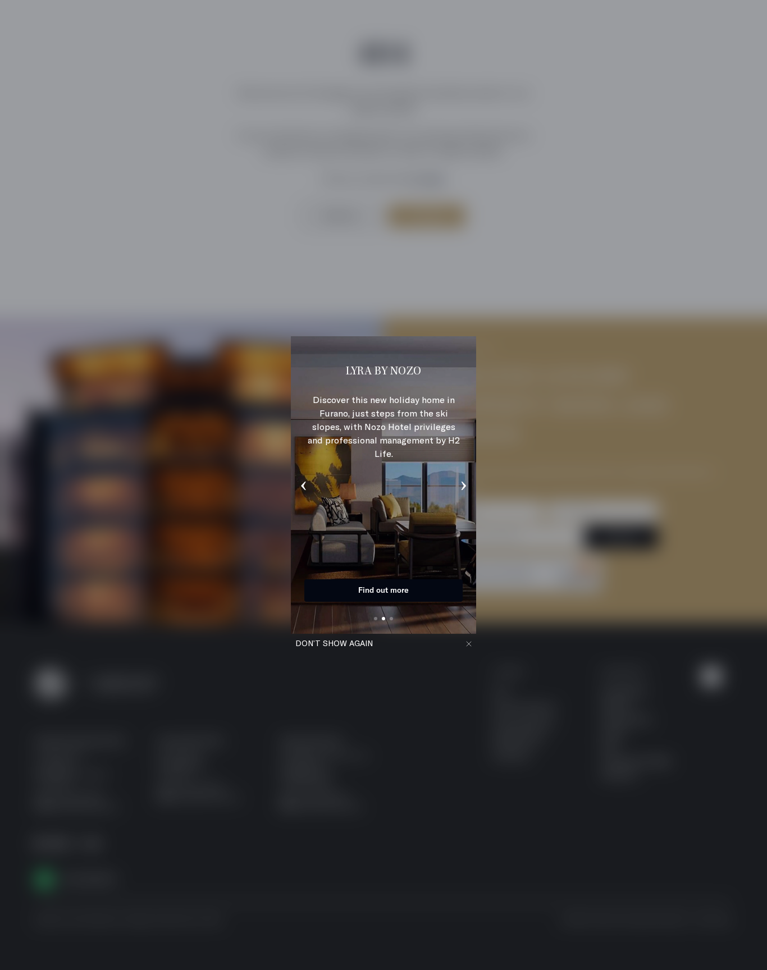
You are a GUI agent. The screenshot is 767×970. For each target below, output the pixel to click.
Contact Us (383, 590)
